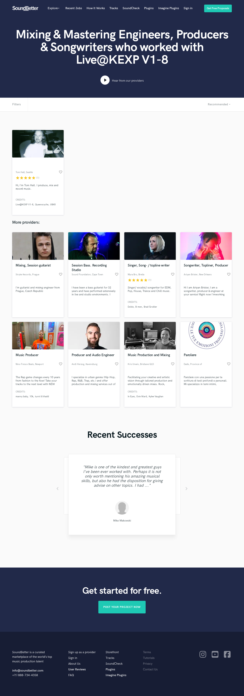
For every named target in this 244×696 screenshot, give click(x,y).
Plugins (149, 8)
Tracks (113, 8)
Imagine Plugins (168, 8)
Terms (147, 652)
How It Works (96, 8)
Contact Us (150, 669)
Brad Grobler (150, 306)
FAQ (71, 675)
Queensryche (41, 204)
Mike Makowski (122, 520)
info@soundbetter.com (27, 670)
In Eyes (131, 396)
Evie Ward (141, 396)
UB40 (53, 204)
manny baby (22, 396)
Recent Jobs (73, 8)
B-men (138, 306)
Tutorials (149, 658)
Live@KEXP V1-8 (24, 204)
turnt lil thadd (42, 396)
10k (31, 396)
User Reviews (77, 669)
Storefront (112, 652)
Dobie (131, 306)
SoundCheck (131, 8)
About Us (74, 664)
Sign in (188, 8)
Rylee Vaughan (156, 396)
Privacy (147, 664)
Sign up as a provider (82, 652)
